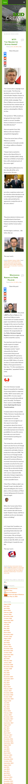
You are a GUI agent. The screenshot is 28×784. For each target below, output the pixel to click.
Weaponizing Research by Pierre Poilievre (12, 277)
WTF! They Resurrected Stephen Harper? (11, 41)
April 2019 (7, 684)
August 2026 (7, 604)
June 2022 (6, 640)
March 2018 (7, 711)
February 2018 (8, 713)
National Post (7, 264)
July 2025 (6, 624)
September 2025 (8, 620)
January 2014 (7, 779)
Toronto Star (14, 265)
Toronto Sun (20, 265)
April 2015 (7, 751)
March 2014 (7, 775)
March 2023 (7, 632)
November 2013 (8, 783)
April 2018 (7, 709)
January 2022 (7, 646)
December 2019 (8, 676)
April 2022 (7, 642)
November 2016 (8, 741)
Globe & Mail (10, 263)
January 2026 (7, 614)
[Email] (14, 60)
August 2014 (7, 765)
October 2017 (8, 721)
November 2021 (8, 650)
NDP (15, 570)
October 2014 (8, 761)
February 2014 (8, 777)
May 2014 (6, 771)
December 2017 (8, 717)
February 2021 (8, 660)
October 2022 (8, 636)
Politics (18, 260)
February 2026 (8, 612)
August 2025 (7, 622)
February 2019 (8, 688)
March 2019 (7, 686)
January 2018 (7, 715)
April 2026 (7, 608)
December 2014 (8, 759)
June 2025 (6, 626)
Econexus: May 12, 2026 (10, 596)
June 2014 (6, 769)
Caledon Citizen (7, 261)
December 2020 (8, 664)
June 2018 (6, 704)
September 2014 (8, 763)
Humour (14, 260)
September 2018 (8, 698)
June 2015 (6, 749)
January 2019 (7, 690)
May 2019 (6, 682)
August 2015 (7, 745)
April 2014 (7, 773)
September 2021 (8, 654)
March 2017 (7, 733)
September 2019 (8, 678)
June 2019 (6, 680)
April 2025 (7, 630)
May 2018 (6, 707)
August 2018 (7, 700)
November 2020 (8, 666)
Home (5, 2)
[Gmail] (14, 63)
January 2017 (7, 737)
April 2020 (7, 674)
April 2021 (7, 658)
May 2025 (6, 628)
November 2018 (8, 694)
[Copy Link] (14, 65)
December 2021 (8, 648)
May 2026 (6, 606)
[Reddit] (14, 58)
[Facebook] (14, 53)
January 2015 (7, 757)
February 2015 (8, 755)
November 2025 (8, 616)
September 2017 (8, 723)
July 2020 (6, 670)
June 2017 (6, 727)
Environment (15, 566)
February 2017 (8, 735)
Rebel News (19, 264)
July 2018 (6, 702)
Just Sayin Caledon (17, 263)
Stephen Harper (7, 265)
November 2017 (8, 719)
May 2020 (6, 672)
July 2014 (6, 767)
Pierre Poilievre (13, 264)
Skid (21, 46)
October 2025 (8, 618)
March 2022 (7, 644)
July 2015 (6, 747)
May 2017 (6, 729)
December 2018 (8, 692)
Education (10, 260)
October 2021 (8, 652)
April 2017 (7, 731)
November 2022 (8, 634)
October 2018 (8, 696)
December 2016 (8, 739)
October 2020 (8, 668)
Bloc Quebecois (14, 567)
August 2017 (7, 725)
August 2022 (7, 638)
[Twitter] (14, 55)
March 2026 (7, 610)
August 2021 (7, 656)
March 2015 (7, 753)
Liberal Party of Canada (16, 568)
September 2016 (8, 743)
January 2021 (7, 662)
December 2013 (8, 781)
